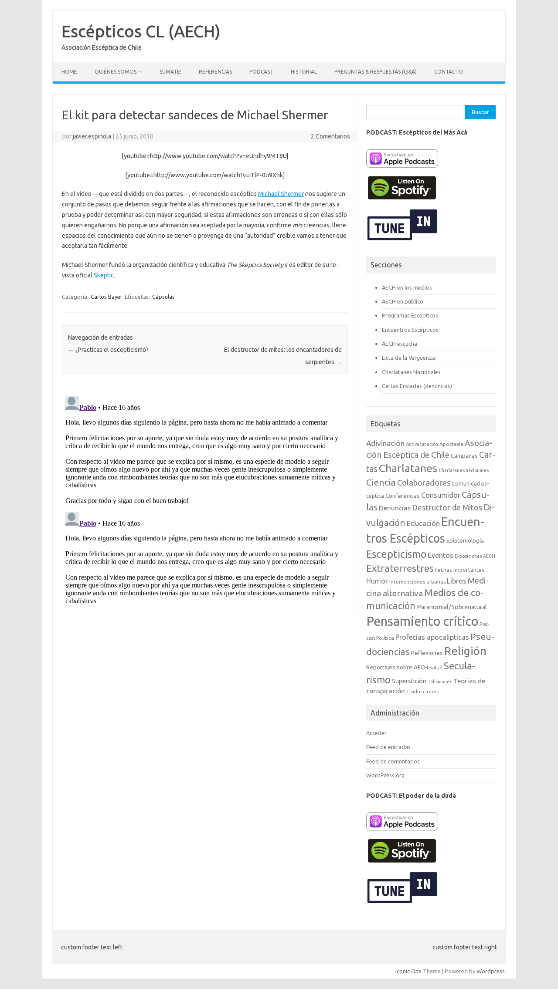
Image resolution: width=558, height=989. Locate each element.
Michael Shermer (281, 193)
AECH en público (402, 301)
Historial (304, 71)
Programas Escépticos (410, 315)
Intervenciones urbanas (417, 581)
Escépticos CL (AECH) (141, 31)
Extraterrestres (400, 568)
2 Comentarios (330, 136)
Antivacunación (422, 444)
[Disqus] (205, 501)
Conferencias (402, 495)
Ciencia (381, 482)
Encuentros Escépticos (410, 330)
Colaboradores (423, 482)
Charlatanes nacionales (464, 470)
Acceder (376, 733)
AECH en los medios (407, 287)
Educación (423, 523)
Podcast (261, 71)
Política (385, 638)
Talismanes (440, 681)
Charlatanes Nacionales (411, 372)
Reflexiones (427, 652)
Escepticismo (396, 554)
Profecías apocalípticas (432, 637)
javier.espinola (92, 136)
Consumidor (440, 495)
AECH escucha (399, 344)
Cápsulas (163, 297)
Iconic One (408, 971)
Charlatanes (408, 468)
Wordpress (490, 971)
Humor (377, 581)
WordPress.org (385, 775)
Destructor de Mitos (447, 507)
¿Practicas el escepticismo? (108, 349)
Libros (456, 581)
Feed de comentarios (393, 761)
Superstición (409, 681)
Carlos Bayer (106, 297)
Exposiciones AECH (475, 556)
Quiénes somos (115, 71)
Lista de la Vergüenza (408, 357)
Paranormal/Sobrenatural (452, 607)
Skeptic (104, 275)
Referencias (215, 71)
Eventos (440, 555)
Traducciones (422, 691)
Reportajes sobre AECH (397, 667)
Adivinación (385, 443)
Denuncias (395, 508)
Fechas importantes (459, 570)
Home (69, 71)
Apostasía (451, 444)
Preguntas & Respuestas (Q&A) (375, 71)
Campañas (464, 455)
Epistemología (465, 540)
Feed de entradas (388, 747)
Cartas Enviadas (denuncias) (417, 386)
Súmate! (170, 71)
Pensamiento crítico (422, 621)
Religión (465, 651)
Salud (435, 667)
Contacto (448, 71)
